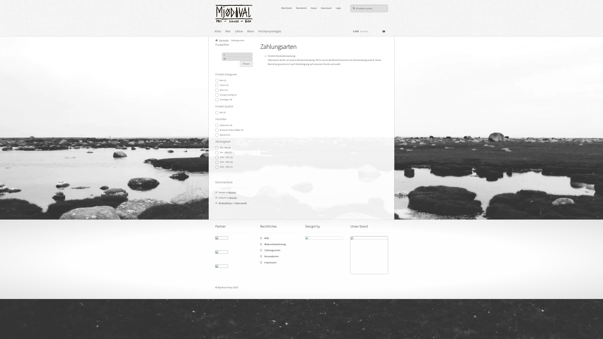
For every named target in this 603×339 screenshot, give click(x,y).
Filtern (246, 63)
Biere (250, 31)
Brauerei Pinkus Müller (231, 130)
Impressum (326, 8)
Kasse (314, 8)
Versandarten (271, 256)
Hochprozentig (228, 94)
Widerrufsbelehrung (275, 244)
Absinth (232, 192)
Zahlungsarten (272, 250)
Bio (223, 112)
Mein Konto (286, 8)
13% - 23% (226, 157)
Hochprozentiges (269, 31)
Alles (218, 31)
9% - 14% (226, 152)
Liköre (239, 31)
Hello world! (241, 203)
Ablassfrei (226, 125)
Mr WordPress (225, 203)
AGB (266, 238)
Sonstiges (226, 99)
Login (338, 8)
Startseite (223, 40)
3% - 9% (225, 147)
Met (228, 31)
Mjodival (225, 134)
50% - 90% (226, 166)
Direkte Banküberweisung (281, 55)
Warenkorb (301, 8)
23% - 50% (226, 162)
